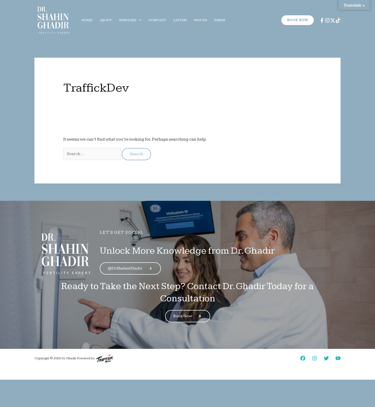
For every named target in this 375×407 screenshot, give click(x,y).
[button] (138, 20)
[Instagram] (327, 20)
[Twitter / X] (332, 20)
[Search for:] (92, 153)
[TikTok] (338, 20)
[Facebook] (321, 20)
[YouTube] (338, 358)
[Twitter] (326, 358)
